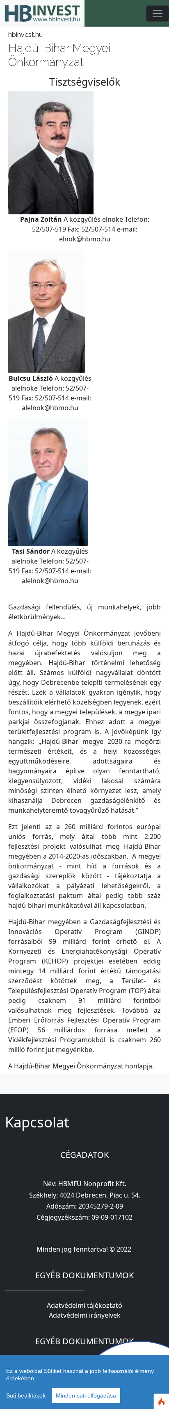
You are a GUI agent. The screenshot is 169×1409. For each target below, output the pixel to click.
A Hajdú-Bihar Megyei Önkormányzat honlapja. (81, 1065)
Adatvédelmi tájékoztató (84, 1305)
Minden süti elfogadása (86, 1395)
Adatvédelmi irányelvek (85, 1315)
